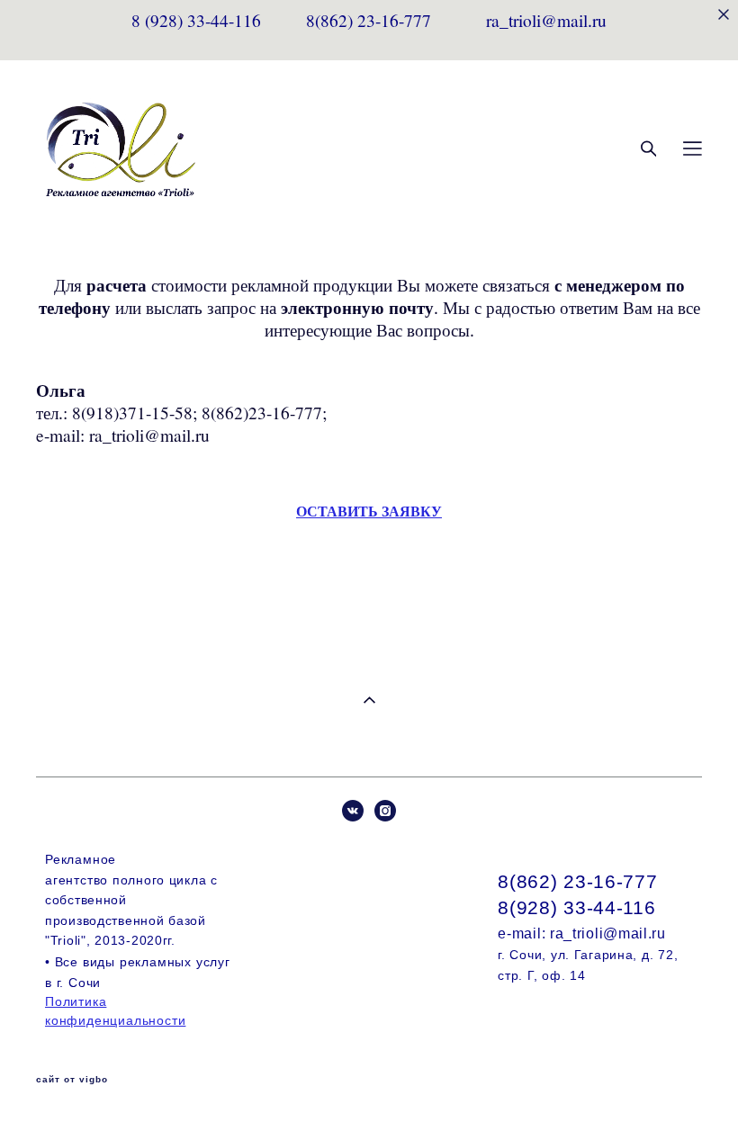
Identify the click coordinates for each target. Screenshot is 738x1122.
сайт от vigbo (72, 1079)
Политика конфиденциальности (115, 1010)
